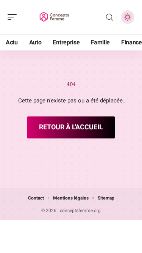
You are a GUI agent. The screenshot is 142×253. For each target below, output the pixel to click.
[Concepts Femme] (54, 17)
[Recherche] (109, 17)
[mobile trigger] (14, 17)
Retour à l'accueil (71, 127)
